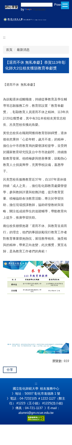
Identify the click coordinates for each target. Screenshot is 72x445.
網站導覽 (11, 7)
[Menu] (65, 5)
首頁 (9, 49)
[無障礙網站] (36, 418)
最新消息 (23, 49)
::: (4, 37)
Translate (39, 9)
